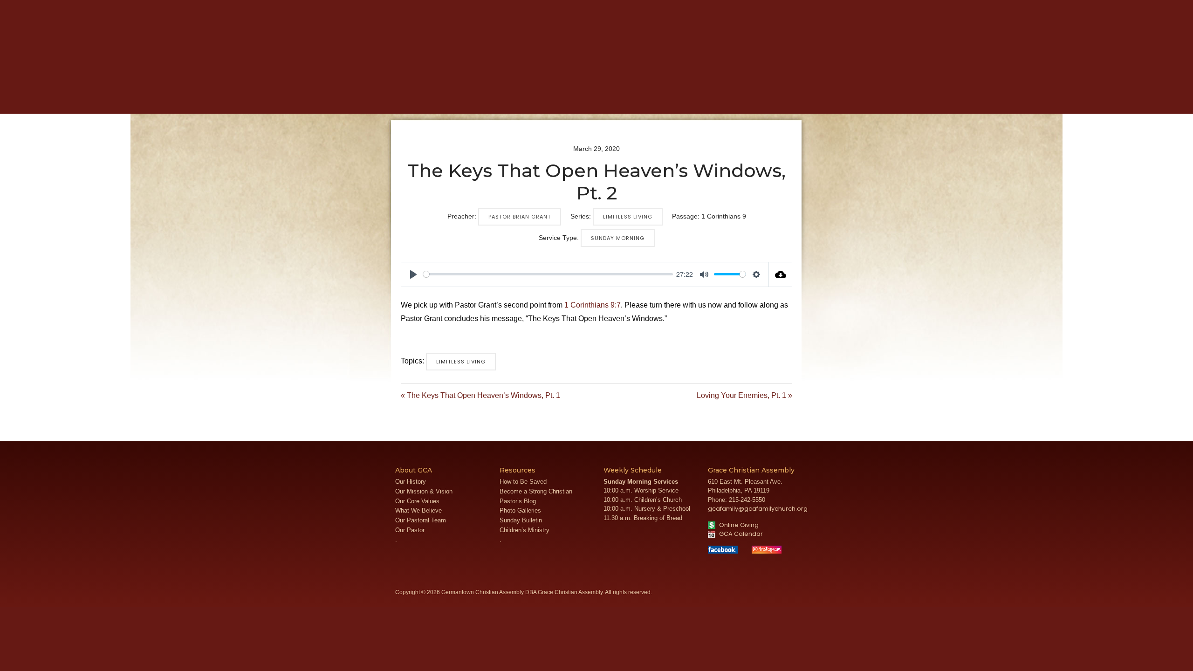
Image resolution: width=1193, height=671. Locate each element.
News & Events (609, 99)
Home (408, 99)
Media (555, 99)
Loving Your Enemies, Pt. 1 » (744, 395)
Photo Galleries (520, 510)
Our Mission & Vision (424, 491)
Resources (674, 99)
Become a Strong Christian (536, 491)
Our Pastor (410, 530)
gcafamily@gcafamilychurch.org (758, 508)
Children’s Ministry (524, 530)
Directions (856, 7)
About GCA (454, 99)
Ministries (510, 99)
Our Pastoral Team (420, 520)
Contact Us (889, 7)
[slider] (548, 274)
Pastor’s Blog (518, 501)
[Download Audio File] (780, 274)
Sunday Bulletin (521, 520)
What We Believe (418, 510)
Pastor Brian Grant (519, 216)
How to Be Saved (523, 481)
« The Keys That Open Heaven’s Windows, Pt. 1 (480, 395)
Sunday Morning (617, 238)
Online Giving (738, 524)
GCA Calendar (740, 533)
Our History (410, 481)
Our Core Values (417, 501)
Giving (723, 99)
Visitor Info (823, 7)
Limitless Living (627, 216)
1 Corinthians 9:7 (592, 305)
